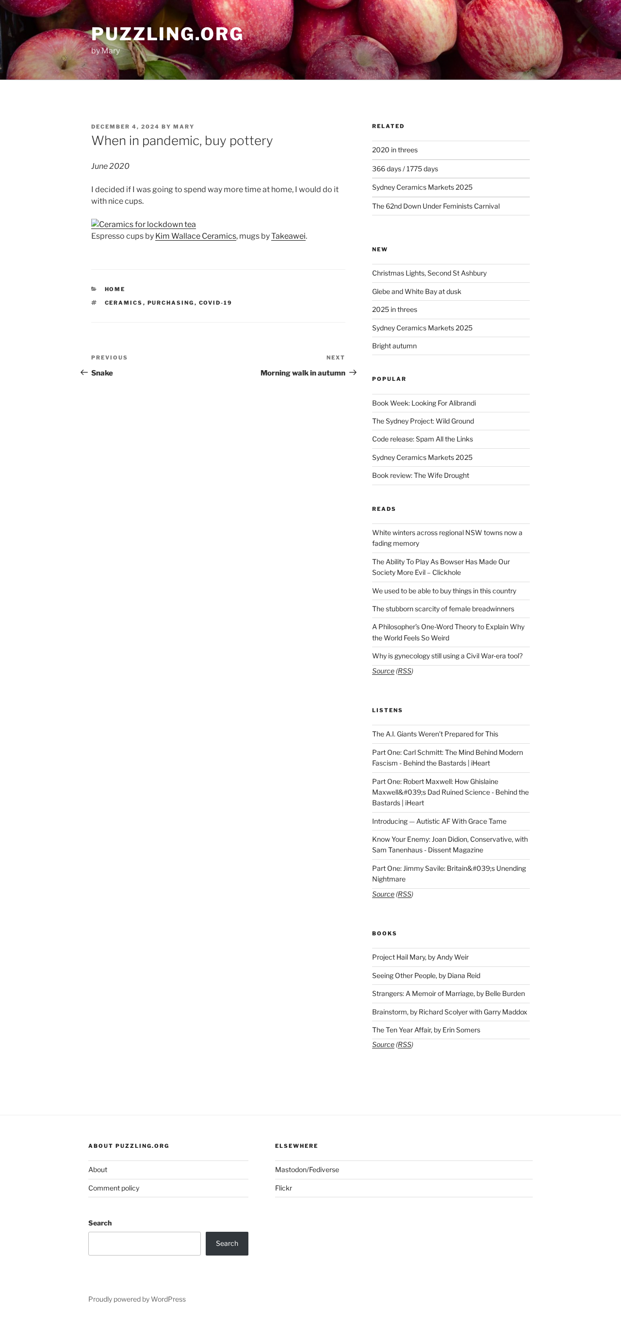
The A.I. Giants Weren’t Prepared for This (435, 734)
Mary (184, 126)
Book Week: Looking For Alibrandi (424, 403)
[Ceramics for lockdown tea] (143, 224)
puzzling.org (167, 34)
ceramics (124, 302)
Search (100, 1223)
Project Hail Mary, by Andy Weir (420, 957)
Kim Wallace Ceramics (195, 236)
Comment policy (113, 1188)
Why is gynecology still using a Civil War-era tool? (447, 656)
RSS (404, 671)
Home (115, 289)
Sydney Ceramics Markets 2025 (422, 187)
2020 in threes (395, 150)
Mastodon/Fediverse (307, 1169)
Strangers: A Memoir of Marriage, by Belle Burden (448, 993)
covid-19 (216, 302)
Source (383, 671)
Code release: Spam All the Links (422, 439)
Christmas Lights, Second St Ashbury (429, 273)
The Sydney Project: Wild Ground (423, 421)
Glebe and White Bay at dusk (416, 291)
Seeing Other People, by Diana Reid (426, 975)
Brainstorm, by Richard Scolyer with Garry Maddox (449, 1012)
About (97, 1169)
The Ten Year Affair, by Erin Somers (426, 1030)
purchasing (171, 302)
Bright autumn (394, 346)
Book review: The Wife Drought (420, 475)
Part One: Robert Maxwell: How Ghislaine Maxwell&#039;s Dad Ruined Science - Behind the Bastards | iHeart (450, 792)
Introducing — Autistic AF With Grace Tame (439, 821)
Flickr (283, 1188)
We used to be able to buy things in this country (444, 591)
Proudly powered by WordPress (137, 1299)
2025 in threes (394, 309)
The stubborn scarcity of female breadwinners (443, 608)
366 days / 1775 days (405, 168)
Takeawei (288, 236)
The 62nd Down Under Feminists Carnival (436, 206)
